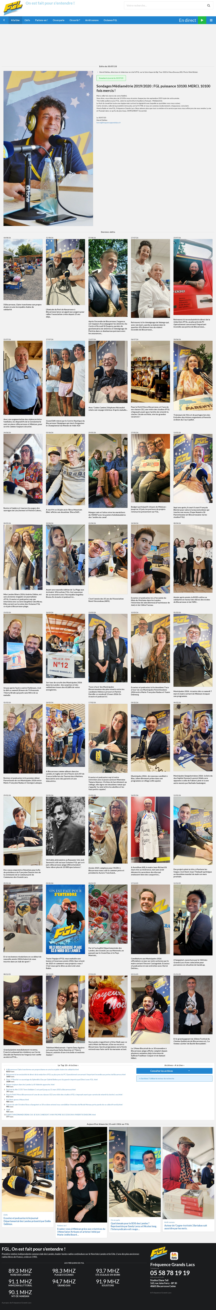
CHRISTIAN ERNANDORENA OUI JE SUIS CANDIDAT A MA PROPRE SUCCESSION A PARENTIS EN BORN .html (51, 1115)
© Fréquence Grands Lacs (160, 1293)
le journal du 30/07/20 (111, 78)
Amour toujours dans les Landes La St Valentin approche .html (30, 1084)
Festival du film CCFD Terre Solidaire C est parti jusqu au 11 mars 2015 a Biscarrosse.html (41, 1089)
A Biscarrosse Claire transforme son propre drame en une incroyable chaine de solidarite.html (42, 1069)
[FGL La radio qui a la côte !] (14, 15)
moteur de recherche (166, 1078)
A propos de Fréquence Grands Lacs (16, 1303)
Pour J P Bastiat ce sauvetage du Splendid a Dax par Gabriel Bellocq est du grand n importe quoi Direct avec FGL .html (52, 1079)
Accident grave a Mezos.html (17, 1099)
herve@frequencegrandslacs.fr (108, 122)
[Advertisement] (108, 44)
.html (8, 1110)
